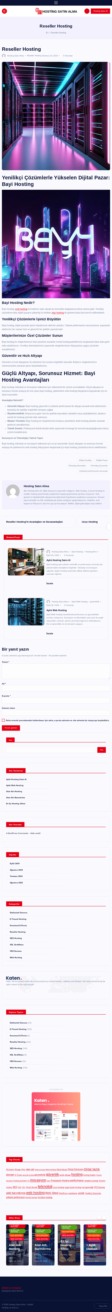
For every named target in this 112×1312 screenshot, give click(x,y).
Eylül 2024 (15, 864)
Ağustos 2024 (16, 870)
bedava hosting (40, 1169)
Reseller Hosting (58, 32)
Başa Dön (103, 1306)
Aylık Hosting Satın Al (16, 779)
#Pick (23, 1170)
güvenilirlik (94, 602)
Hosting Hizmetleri (78, 466)
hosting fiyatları (89, 1175)
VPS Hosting (99, 1187)
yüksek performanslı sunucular (94, 471)
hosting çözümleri (20, 1181)
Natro (48, 1181)
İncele (50, 583)
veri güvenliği (87, 1187)
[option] (17, 1244)
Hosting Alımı (91, 552)
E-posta (6, 696)
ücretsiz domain (31, 1197)
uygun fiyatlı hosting (73, 1187)
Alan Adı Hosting (14, 791)
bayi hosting (58, 313)
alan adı (30, 1169)
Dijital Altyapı (62, 1169)
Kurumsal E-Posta (18, 926)
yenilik (81, 1193)
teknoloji (45, 1186)
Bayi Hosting (86, 460)
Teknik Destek (31, 1187)
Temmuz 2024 (16, 876)
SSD (19, 1187)
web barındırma (16, 1192)
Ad (4, 684)
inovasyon (38, 1180)
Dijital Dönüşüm (76, 1169)
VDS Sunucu (16, 951)
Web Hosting (16, 958)
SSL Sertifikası (17, 945)
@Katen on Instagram (11, 1288)
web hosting (21, 309)
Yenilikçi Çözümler (100, 466)
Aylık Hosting (77, 552)
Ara (10, 740)
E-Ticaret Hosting (18, 919)
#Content (10, 1169)
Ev (47, 32)
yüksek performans (15, 1197)
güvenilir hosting (28, 1175)
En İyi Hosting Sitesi (15, 804)
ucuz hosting (58, 1187)
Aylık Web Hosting (80, 602)
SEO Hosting (16, 938)
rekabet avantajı (91, 1181)
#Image (18, 1169)
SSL (23, 1187)
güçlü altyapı (65, 1175)
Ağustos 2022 (16, 883)
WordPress (63, 1193)
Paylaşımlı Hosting (60, 1180)
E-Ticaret (18, 1175)
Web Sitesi (51, 1192)
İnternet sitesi (8, 708)
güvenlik (52, 1174)
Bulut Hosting (51, 1170)
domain (10, 1174)
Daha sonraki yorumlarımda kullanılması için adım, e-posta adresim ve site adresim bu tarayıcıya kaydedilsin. (57, 720)
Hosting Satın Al (100, 11)
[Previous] (99, 1218)
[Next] (104, 1218)
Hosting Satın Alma (15, 56)
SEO (15, 1187)
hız (28, 1181)
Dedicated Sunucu (18, 913)
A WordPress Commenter (17, 833)
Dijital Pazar (102, 460)
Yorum (5, 662)
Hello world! (35, 833)
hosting (77, 1174)
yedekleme (72, 1193)
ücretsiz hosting (45, 1197)
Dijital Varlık (92, 1169)
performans (77, 1180)
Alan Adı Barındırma (15, 798)
